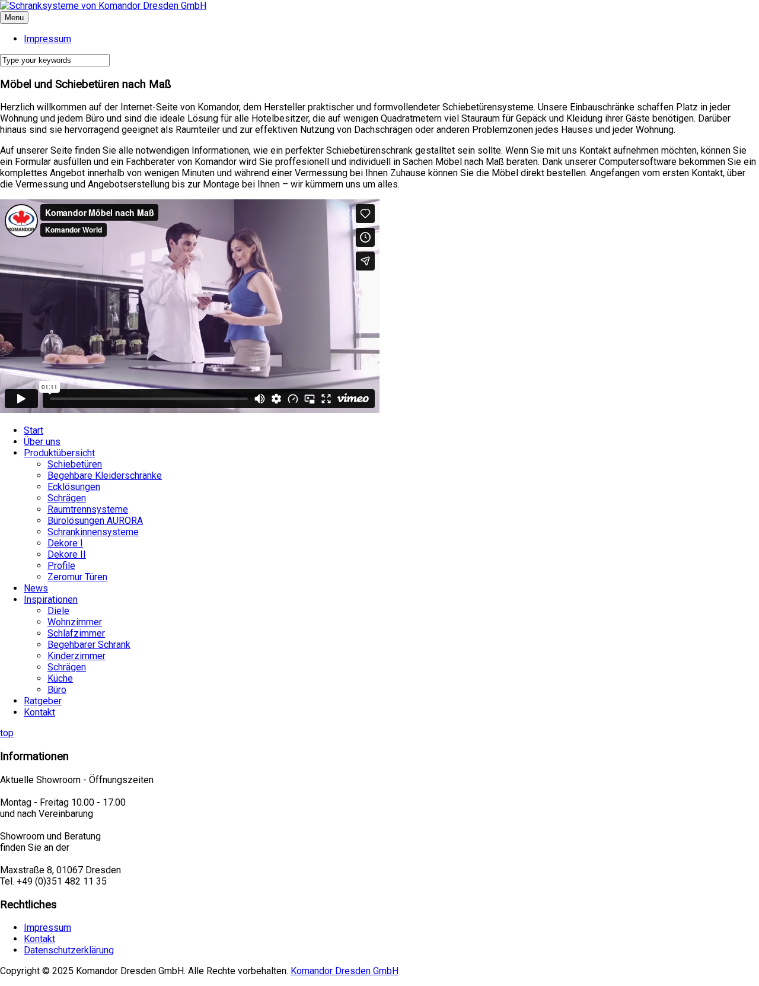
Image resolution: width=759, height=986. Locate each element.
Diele (58, 610)
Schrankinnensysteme (93, 531)
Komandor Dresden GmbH (344, 971)
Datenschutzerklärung (69, 950)
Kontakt (39, 712)
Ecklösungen (73, 486)
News (36, 588)
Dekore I (65, 543)
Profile (61, 565)
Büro (56, 689)
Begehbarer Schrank (88, 644)
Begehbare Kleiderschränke (104, 475)
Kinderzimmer (76, 655)
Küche (60, 678)
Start (33, 430)
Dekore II (66, 554)
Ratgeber (43, 701)
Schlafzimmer (76, 633)
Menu (14, 17)
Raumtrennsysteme (87, 509)
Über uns (42, 441)
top (7, 733)
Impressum (47, 927)
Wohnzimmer (74, 622)
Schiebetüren (74, 464)
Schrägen (66, 498)
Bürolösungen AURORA (95, 520)
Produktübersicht (59, 453)
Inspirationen (51, 599)
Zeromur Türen (77, 577)
